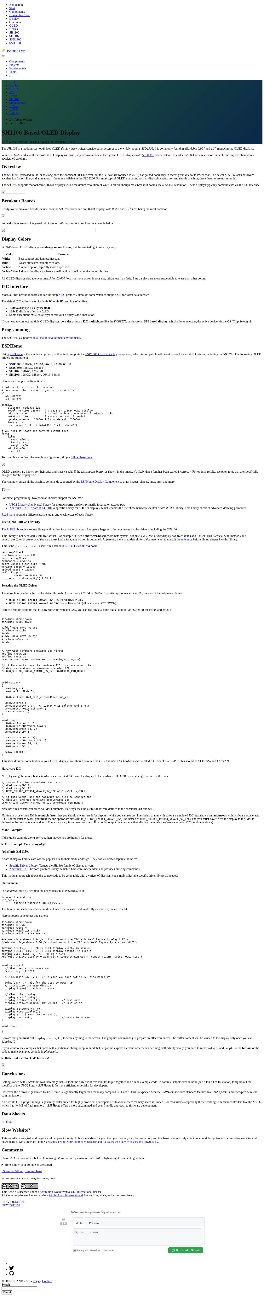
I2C (11, 92)
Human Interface (19, 15)
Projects (14, 64)
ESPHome (16, 354)
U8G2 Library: (18, 504)
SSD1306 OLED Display (101, 354)
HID (12, 81)
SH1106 (14, 32)
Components (17, 11)
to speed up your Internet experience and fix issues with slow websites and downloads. (105, 1141)
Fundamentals (17, 68)
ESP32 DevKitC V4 (77, 546)
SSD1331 (15, 43)
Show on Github (12, 1171)
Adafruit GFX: (18, 508)
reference (186, 539)
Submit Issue (33, 1171)
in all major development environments (57, 337)
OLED (13, 25)
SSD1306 (15, 39)
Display (14, 18)
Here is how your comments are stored (28, 1164)
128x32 (14, 113)
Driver (13, 95)
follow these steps (81, 457)
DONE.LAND (16, 51)
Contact (47, 1281)
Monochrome (17, 102)
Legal (36, 1281)
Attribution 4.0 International (66, 1195)
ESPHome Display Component (100, 481)
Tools (12, 71)
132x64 (14, 106)
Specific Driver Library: (23, 865)
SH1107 (14, 36)
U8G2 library (15, 529)
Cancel (7, 1292)
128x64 (14, 109)
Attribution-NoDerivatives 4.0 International (66, 1191)
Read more (8, 514)
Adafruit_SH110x (41, 508)
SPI (119, 294)
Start (12, 8)
